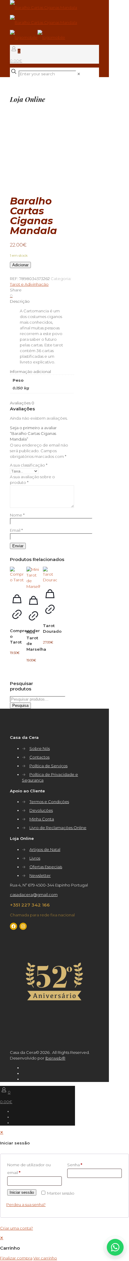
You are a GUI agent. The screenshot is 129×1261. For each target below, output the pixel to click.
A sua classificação (28, 465)
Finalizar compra (16, 1258)
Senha (74, 1164)
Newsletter (40, 875)
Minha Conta (41, 819)
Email (16, 530)
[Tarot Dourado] (50, 575)
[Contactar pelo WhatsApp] (115, 1247)
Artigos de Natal (44, 849)
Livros (34, 858)
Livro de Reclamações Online (57, 827)
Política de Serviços (48, 765)
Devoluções (41, 810)
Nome (17, 515)
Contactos (39, 757)
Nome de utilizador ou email (29, 1168)
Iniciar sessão (22, 1192)
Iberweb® (55, 1058)
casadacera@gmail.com (34, 894)
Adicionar (20, 265)
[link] (78, 73)
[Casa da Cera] (43, 22)
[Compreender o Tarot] (17, 577)
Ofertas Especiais (45, 866)
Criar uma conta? (16, 1228)
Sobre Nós (39, 748)
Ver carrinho (45, 1258)
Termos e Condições (49, 801)
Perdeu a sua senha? (26, 1204)
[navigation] (64, 1248)
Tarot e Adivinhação (29, 284)
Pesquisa (20, 705)
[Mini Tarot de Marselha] (33, 578)
